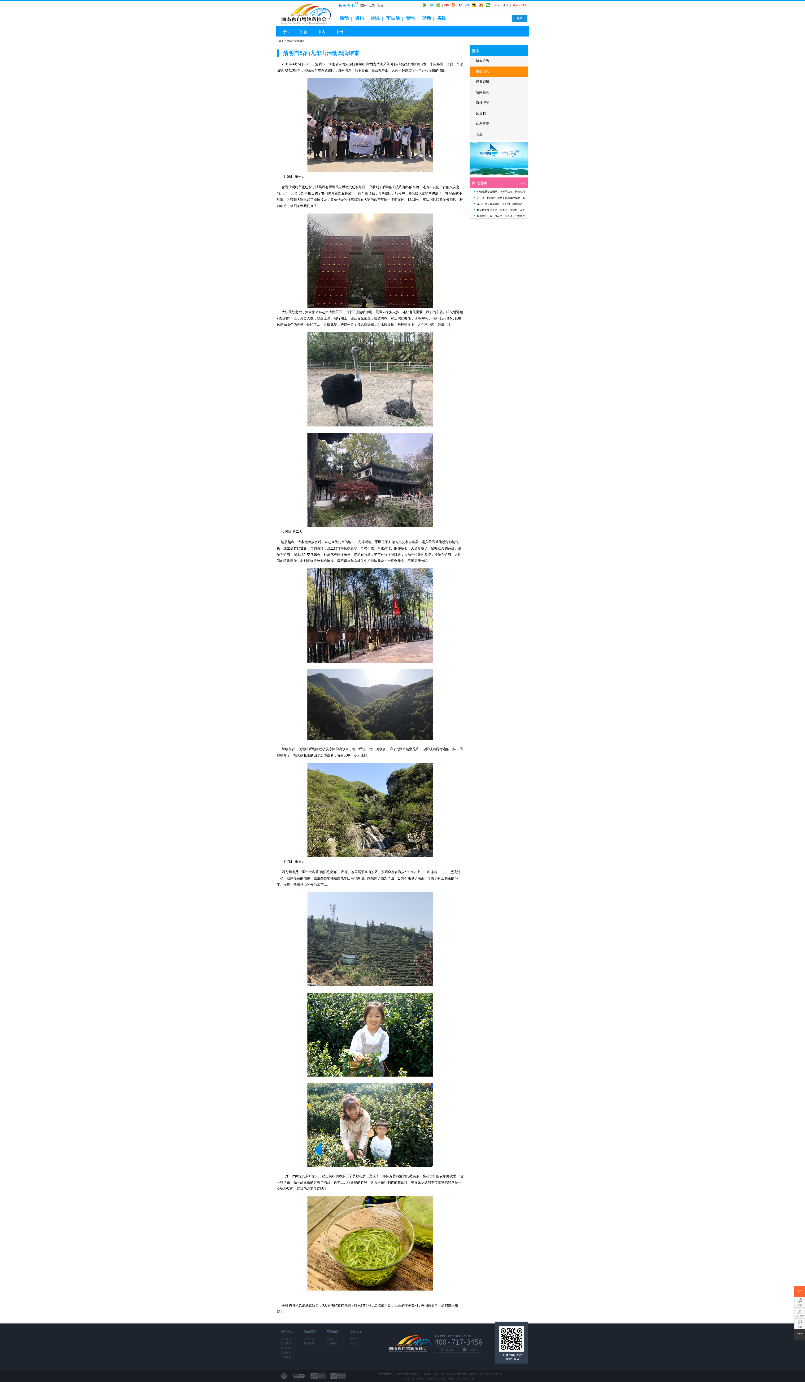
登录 (497, 5)
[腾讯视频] (424, 5)
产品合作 (355, 1338)
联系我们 (310, 1331)
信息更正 (482, 123)
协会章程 (286, 1343)
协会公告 (482, 61)
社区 (375, 18)
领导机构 (286, 1348)
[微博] (481, 5)
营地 (410, 18)
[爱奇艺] (438, 5)
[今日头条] (446, 5)
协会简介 (286, 1338)
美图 (442, 18)
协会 (304, 32)
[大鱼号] (453, 5)
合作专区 (356, 1331)
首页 (281, 40)
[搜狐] (474, 5)
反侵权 (481, 113)
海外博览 (482, 102)
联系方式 (309, 1338)
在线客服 (449, 1349)
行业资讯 (482, 81)
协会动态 (299, 40)
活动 (344, 18)
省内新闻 (482, 92)
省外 (340, 32)
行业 (286, 32)
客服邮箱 (473, 1349)
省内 (322, 32)
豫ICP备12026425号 (491, 1374)
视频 (426, 18)
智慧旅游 (333, 1331)
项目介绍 (332, 1338)
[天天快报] (467, 5)
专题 (479, 134)
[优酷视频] (431, 5)
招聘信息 (309, 1343)
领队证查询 (520, 5)
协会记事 (286, 1352)
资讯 (359, 18)
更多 (523, 183)
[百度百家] (460, 5)
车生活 (393, 18)
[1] (499, 174)
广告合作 (355, 1343)
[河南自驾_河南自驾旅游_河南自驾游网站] (307, 25)
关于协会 (287, 1331)
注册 (506, 5)
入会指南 (286, 1357)
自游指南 (332, 1343)
